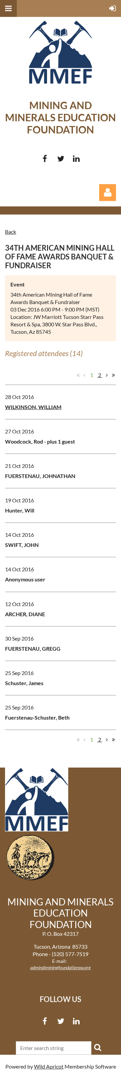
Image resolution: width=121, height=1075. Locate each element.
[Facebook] (45, 158)
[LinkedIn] (76, 158)
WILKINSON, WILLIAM (33, 407)
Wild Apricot (49, 1066)
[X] (61, 158)
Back (10, 231)
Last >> (113, 375)
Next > (107, 375)
